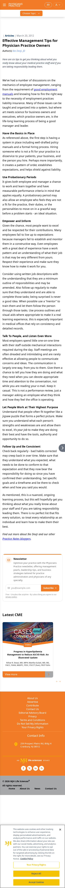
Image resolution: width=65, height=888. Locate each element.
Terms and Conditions (32, 720)
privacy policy (11, 597)
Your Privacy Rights (33, 727)
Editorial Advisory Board (32, 712)
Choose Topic (29, 13)
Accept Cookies (36, 882)
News (37, 788)
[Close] (60, 829)
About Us (32, 698)
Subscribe (48, 587)
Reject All (36, 873)
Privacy (32, 716)
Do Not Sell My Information (32, 723)
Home (12, 788)
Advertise (32, 701)
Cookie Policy (26, 858)
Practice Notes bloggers (16, 539)
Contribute (32, 705)
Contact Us (32, 709)
